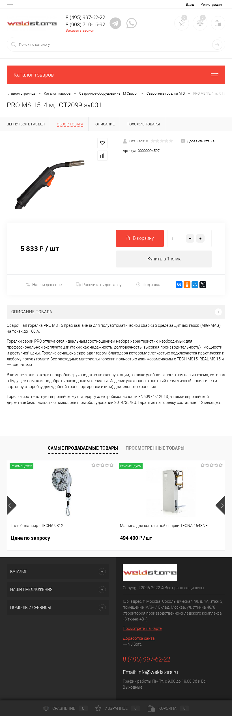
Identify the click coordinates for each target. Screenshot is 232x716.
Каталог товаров (34, 75)
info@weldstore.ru (158, 672)
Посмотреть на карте (142, 628)
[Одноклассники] (187, 284)
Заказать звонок (80, 30)
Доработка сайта (139, 638)
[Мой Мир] (195, 284)
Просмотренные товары (155, 448)
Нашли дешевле (47, 284)
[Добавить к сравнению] (102, 156)
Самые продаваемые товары (83, 448)
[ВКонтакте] (179, 284)
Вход (190, 4)
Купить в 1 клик (164, 259)
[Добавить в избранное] (102, 143)
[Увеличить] (58, 177)
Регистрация (211, 4)
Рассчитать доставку (102, 284)
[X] (202, 284)
